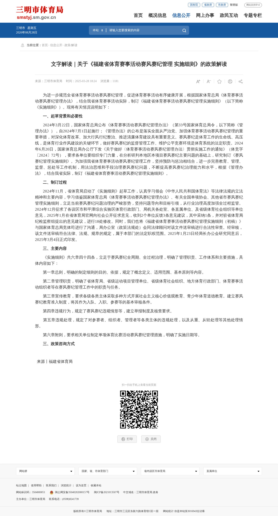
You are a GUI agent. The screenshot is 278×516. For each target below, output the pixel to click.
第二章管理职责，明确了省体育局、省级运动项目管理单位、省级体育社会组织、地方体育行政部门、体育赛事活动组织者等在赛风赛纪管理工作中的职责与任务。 (139, 284)
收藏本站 (96, 485)
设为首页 (81, 485)
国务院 (194, 4)
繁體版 (234, 4)
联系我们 (51, 485)
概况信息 (157, 15)
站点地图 (21, 485)
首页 (138, 15)
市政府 (222, 4)
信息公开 (181, 15)
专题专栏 (253, 15)
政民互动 (229, 15)
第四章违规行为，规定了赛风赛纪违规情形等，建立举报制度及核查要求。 (104, 311)
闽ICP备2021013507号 (106, 492)
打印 (130, 439)
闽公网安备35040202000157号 (72, 492)
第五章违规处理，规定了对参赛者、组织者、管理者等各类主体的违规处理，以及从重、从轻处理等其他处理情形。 (139, 323)
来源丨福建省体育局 (54, 361)
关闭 (154, 439)
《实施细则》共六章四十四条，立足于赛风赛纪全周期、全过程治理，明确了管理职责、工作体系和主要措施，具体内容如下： (139, 260)
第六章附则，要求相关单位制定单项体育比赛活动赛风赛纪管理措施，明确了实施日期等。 (118, 335)
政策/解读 (70, 45)
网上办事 (205, 15)
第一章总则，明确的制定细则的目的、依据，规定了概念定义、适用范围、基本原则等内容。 (120, 272)
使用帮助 (36, 485)
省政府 (208, 4)
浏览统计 (66, 485)
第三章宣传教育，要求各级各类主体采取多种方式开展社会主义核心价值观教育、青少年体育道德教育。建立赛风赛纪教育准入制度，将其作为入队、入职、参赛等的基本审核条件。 (139, 299)
